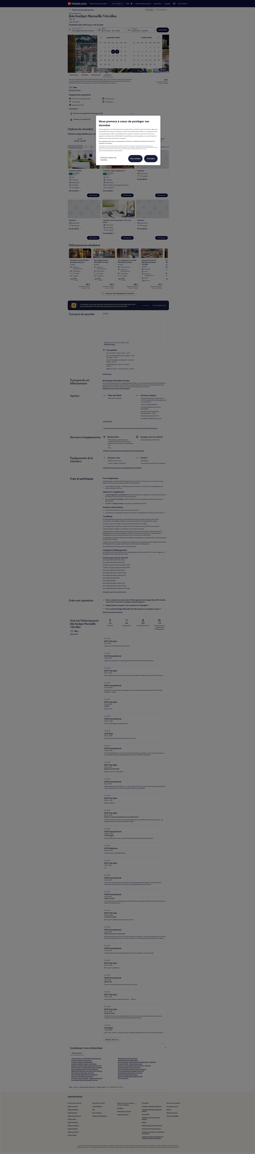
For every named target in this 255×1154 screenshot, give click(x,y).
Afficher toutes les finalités (108, 158)
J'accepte (151, 159)
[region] (128, 140)
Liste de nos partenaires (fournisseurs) (110, 150)
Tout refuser (135, 159)
